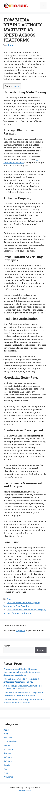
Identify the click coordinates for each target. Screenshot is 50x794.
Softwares (8, 761)
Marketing (8, 749)
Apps (6, 729)
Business (7, 737)
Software (7, 757)
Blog (9, 599)
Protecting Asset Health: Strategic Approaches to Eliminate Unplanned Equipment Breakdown (21, 672)
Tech (5, 769)
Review (7, 753)
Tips (5, 773)
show (16, 86)
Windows (8, 776)
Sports (6, 765)
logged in (20, 630)
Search (6, 645)
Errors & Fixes (10, 741)
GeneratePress (25, 790)
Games (6, 745)
